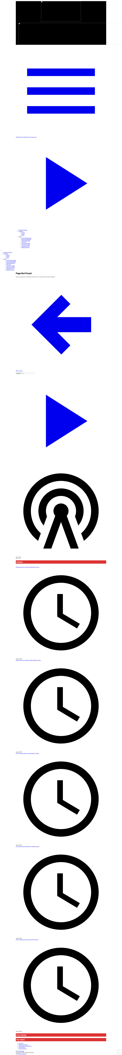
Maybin (23, 234)
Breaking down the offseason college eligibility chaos (28, 660)
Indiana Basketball (25, 240)
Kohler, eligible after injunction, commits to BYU (27, 939)
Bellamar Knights (25, 247)
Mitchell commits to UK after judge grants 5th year (27, 567)
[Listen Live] (61, 420)
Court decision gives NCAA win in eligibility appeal (27, 846)
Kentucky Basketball (26, 239)
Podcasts (21, 231)
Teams (20, 236)
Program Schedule (23, 230)
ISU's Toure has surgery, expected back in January (27, 753)
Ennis (22, 235)
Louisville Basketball (26, 238)
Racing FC (23, 242)
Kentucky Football (25, 244)
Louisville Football (25, 243)
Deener (23, 232)
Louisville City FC (25, 246)
